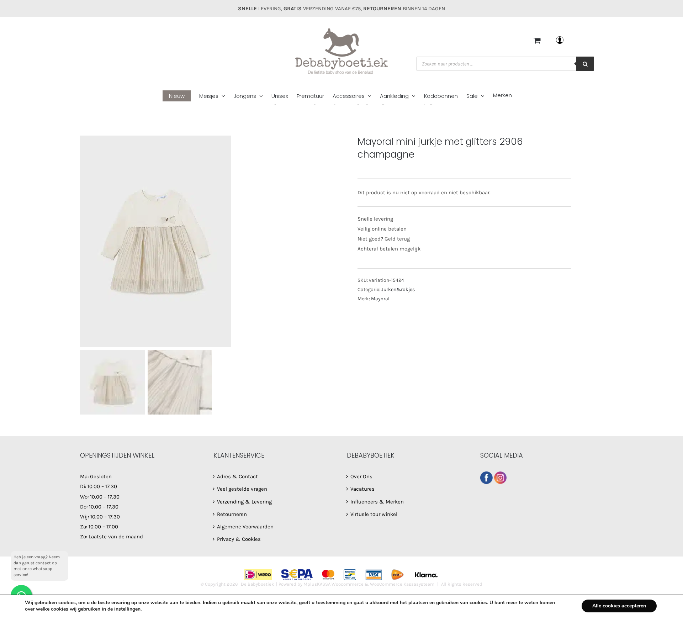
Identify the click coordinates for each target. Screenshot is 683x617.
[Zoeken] (585, 64)
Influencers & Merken (377, 502)
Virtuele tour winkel (373, 514)
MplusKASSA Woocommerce (333, 584)
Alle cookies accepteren (619, 605)
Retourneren (232, 514)
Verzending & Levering (244, 502)
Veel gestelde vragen (242, 489)
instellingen (127, 609)
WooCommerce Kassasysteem (402, 584)
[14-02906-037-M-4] (213, 241)
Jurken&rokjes (398, 289)
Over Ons (361, 476)
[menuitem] (181, 96)
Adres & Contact (237, 476)
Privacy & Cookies (239, 539)
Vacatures (362, 489)
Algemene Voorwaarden (245, 526)
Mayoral (380, 299)
